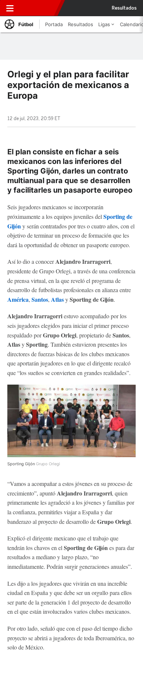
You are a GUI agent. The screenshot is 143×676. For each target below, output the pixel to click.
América (18, 299)
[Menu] (10, 8)
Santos (40, 299)
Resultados (124, 8)
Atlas (58, 299)
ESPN (38, 8)
